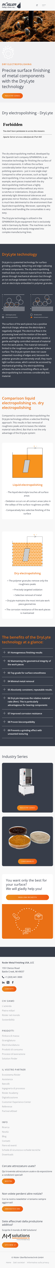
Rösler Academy (10, 1092)
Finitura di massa (10, 1035)
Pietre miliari (8, 1010)
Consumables (27, 861)
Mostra (8, 1181)
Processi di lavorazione (13, 1054)
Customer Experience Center (16, 1102)
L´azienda (6, 1006)
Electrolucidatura (10, 1044)
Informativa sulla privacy (38, 1262)
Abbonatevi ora (12, 1209)
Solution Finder (9, 1058)
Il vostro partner (14, 1069)
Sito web (9, 1245)
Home (8, 1262)
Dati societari (19, 1262)
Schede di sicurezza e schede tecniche (21, 1150)
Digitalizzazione (10, 1097)
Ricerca (5, 1127)
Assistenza (7, 1079)
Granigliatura (8, 1040)
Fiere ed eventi (9, 1145)
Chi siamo (8, 1001)
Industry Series (12, 96)
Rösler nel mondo (11, 1015)
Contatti (9, 989)
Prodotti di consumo (12, 1049)
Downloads (7, 1154)
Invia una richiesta (27, 897)
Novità (5, 1131)
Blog (4, 1136)
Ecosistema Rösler (11, 1074)
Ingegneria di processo (13, 1088)
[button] (27, 652)
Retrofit (6, 1083)
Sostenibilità (8, 1019)
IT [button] (37, 5)
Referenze (7, 1106)
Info (5, 1122)
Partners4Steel (9, 1111)
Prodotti (8, 1030)
